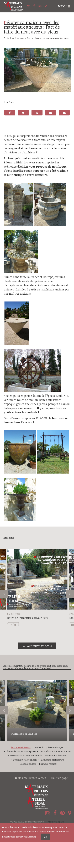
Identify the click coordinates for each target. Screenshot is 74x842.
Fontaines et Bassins (24, 734)
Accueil (7, 38)
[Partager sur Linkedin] (50, 112)
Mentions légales (56, 821)
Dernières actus (22, 38)
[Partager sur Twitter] (23, 112)
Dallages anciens (28, 763)
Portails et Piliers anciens (25, 759)
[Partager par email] (64, 112)
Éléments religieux (48, 763)
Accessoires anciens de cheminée (25, 755)
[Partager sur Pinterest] (37, 112)
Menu (62, 6)
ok (45, 836)
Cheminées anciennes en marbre (55, 751)
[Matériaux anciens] (37, 790)
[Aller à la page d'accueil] (13, 6)
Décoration (61, 755)
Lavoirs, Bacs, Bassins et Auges (48, 747)
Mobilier (49, 755)
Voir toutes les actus (39, 646)
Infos (13, 625)
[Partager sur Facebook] (9, 112)
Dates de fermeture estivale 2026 (27, 618)
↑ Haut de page (59, 778)
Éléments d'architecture (52, 759)
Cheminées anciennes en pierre (21, 751)
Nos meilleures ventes (31, 778)
